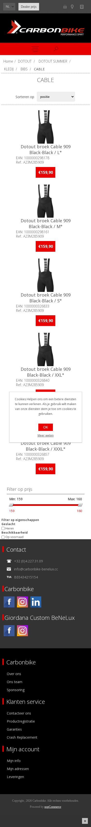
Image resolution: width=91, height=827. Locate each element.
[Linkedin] (35, 601)
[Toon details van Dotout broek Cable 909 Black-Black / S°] (45, 275)
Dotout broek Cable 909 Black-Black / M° (46, 223)
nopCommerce (52, 806)
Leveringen (15, 776)
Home (8, 61)
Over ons (14, 673)
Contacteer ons (19, 713)
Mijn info (14, 760)
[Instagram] (22, 601)
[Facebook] (9, 601)
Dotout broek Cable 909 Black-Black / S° (46, 298)
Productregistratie (21, 721)
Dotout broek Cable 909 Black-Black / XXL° (46, 372)
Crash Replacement (22, 737)
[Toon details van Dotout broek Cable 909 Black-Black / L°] (45, 127)
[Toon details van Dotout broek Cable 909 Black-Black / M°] (45, 201)
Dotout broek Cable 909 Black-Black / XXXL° (46, 446)
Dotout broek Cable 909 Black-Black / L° (46, 149)
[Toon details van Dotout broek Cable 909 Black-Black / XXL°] (45, 349)
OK (45, 427)
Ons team (14, 681)
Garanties (14, 729)
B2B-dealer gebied (65, 6)
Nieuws (84, 6)
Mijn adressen (18, 768)
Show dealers (74, 6)
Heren (9, 528)
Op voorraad (14, 537)
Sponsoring (16, 690)
